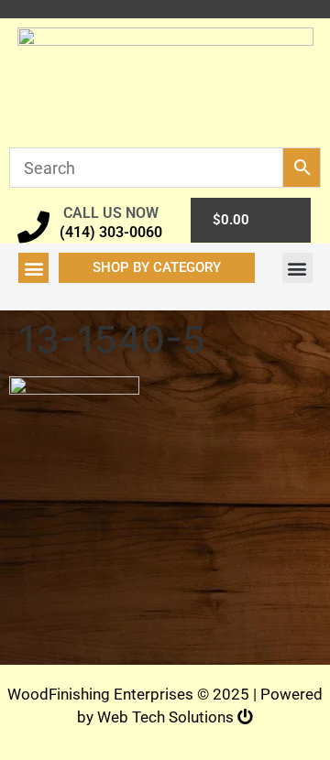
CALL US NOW (111, 213)
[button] (33, 268)
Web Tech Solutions (167, 717)
